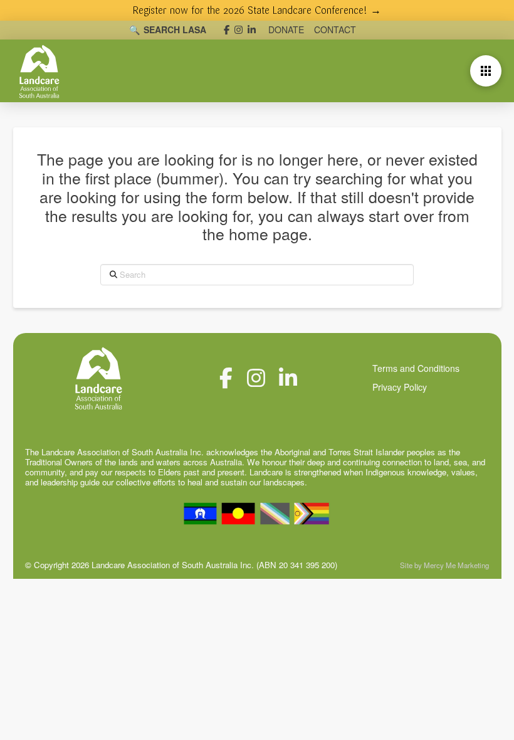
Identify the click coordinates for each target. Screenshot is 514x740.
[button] (485, 71)
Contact (335, 29)
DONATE (286, 29)
